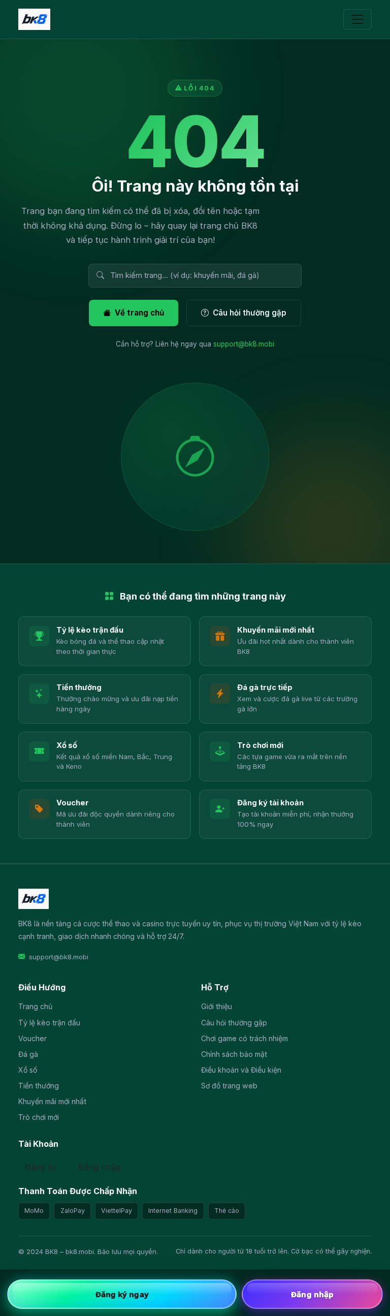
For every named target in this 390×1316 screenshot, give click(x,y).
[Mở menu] (357, 19)
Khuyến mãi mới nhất (52, 1101)
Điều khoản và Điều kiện (241, 1070)
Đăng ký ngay (122, 1294)
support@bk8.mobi (243, 344)
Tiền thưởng (38, 1085)
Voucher (32, 1038)
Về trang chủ (139, 313)
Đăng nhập (99, 1167)
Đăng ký (41, 1167)
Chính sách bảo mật (234, 1054)
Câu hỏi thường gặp (249, 313)
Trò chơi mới (38, 1117)
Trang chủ (35, 1006)
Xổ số (27, 1070)
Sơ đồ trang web (229, 1085)
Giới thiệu (216, 1006)
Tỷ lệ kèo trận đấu (49, 1022)
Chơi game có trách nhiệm (244, 1038)
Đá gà (28, 1054)
